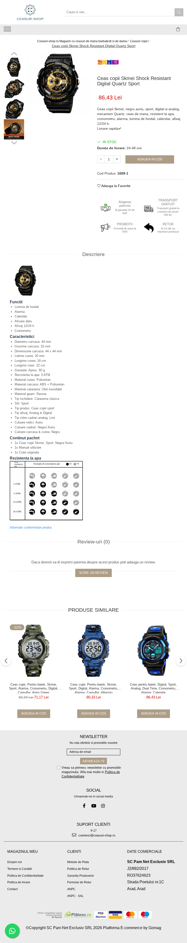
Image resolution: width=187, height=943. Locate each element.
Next (14, 142)
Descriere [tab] (93, 254)
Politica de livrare (18, 882)
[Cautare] (179, 12)
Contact (12, 889)
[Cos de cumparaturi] (178, 29)
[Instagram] (103, 806)
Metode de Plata (78, 862)
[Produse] (8, 30)
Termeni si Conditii (19, 869)
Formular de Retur (79, 882)
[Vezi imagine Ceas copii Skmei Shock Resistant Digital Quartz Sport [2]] (14, 108)
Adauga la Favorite (116, 186)
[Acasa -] (30, 12)
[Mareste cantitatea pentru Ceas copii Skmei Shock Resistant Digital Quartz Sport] (117, 159)
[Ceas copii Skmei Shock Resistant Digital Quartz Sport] (58, 83)
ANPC (71, 889)
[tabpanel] (58, 83)
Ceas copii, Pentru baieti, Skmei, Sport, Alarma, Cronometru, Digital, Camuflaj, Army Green (33, 688)
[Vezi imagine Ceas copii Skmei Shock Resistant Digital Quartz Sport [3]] (14, 129)
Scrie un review (93, 573)
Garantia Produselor (80, 875)
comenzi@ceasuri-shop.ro (96, 835)
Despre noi (14, 862)
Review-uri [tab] (93, 541)
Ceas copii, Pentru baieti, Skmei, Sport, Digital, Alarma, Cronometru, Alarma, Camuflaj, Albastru (93, 688)
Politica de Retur (78, 869)
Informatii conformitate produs (31, 527)
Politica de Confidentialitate (25, 875)
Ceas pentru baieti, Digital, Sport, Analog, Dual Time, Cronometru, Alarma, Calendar (153, 688)
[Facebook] (84, 806)
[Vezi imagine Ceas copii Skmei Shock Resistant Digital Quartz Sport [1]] (14, 88)
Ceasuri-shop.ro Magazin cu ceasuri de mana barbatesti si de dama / (83, 41)
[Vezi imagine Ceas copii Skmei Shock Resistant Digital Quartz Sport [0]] (14, 67)
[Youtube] (93, 806)
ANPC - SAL (75, 896)
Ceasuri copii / (140, 41)
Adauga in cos (149, 159)
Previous (14, 54)
